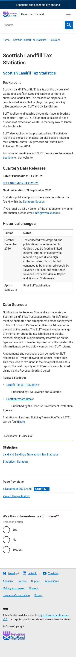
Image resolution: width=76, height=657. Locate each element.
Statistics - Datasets (15, 461)
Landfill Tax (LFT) (21, 385)
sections (8, 157)
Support (35, 581)
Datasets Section (34, 201)
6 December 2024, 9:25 (17, 488)
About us (8, 581)
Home (6, 39)
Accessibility (52, 581)
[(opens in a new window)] (5, 609)
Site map (34, 588)
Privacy (38, 595)
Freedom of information (16, 595)
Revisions (55, 39)
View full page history (16, 496)
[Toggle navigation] (68, 14)
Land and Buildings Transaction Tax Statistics (31, 454)
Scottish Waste (19, 399)
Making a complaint (14, 588)
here (22, 421)
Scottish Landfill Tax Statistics (29, 39)
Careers (22, 581)
